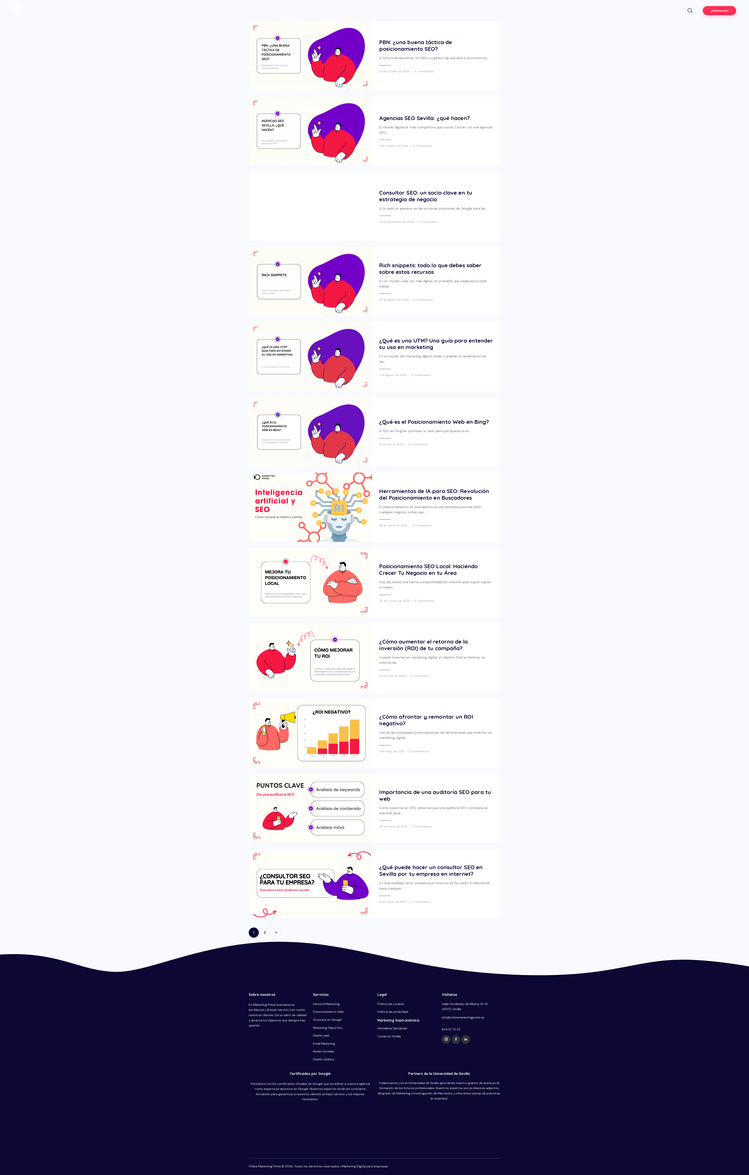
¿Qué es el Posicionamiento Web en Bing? (434, 421)
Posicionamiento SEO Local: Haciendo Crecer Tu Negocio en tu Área (428, 569)
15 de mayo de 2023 (392, 676)
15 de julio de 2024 (391, 444)
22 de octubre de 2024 (394, 71)
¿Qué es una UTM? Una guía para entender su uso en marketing (436, 344)
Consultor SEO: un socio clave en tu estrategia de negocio (425, 196)
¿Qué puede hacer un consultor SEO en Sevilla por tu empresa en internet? (431, 870)
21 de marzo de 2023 (392, 902)
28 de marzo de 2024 (393, 525)
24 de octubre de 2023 (394, 601)
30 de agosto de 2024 (394, 299)
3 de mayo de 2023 (391, 751)
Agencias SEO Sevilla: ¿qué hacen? (424, 118)
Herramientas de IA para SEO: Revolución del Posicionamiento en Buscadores (434, 494)
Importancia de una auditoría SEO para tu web (435, 795)
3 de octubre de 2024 (393, 146)
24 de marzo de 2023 (393, 826)
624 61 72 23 (451, 1029)
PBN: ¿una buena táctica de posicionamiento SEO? (415, 45)
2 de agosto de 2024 (393, 375)
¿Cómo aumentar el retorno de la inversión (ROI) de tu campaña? (423, 645)
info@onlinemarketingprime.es (463, 1017)
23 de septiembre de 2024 (396, 221)
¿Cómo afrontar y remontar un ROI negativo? (426, 720)
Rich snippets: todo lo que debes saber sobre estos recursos (430, 268)
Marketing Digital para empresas (365, 1166)
